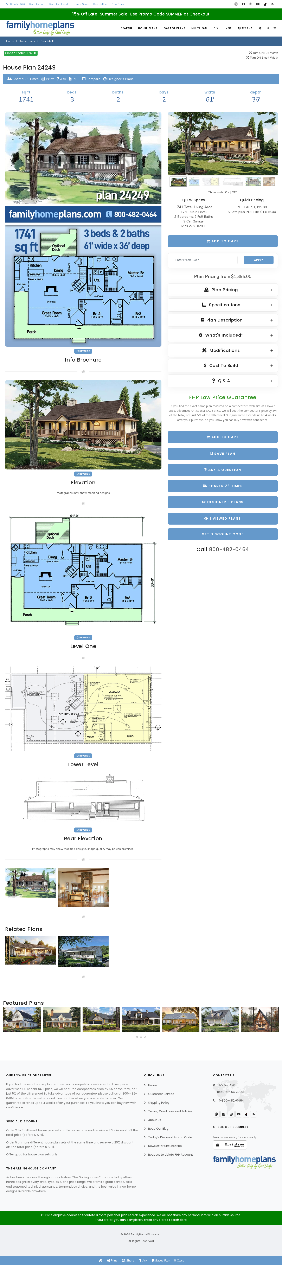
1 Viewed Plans (225, 518)
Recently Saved (80, 4)
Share (130, 1261)
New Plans (118, 4)
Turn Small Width (263, 58)
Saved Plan (162, 1261)
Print (49, 79)
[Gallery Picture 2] (83, 887)
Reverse (84, 351)
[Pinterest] (236, 4)
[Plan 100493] (22, 1019)
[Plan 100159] (260, 1019)
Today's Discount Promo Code (170, 1137)
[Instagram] (250, 4)
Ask (62, 79)
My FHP (247, 28)
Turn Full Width (265, 53)
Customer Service (161, 1094)
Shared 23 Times (25, 79)
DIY (216, 28)
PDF (75, 79)
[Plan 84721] (61, 1019)
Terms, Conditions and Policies (170, 1111)
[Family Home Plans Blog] (272, 4)
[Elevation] (223, 143)
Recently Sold (37, 4)
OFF (234, 192)
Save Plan (224, 453)
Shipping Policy (158, 1103)
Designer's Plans (120, 79)
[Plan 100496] (220, 1019)
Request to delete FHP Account (170, 1155)
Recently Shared (58, 4)
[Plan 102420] (101, 1019)
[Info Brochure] (83, 229)
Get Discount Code (223, 534)
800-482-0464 (16, 4)
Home (10, 41)
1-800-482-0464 (231, 1100)
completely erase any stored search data (157, 1220)
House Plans (147, 28)
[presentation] (7, 1021)
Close (180, 1261)
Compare (93, 79)
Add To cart (224, 437)
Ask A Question (224, 469)
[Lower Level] (83, 709)
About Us (154, 1120)
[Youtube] (257, 4)
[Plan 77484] (180, 1019)
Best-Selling (100, 4)
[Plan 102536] (141, 1019)
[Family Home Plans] (40, 28)
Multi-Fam (199, 28)
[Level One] (83, 572)
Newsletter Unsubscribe (165, 1146)
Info (227, 28)
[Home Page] (100, 1261)
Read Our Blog (158, 1129)
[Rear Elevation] (83, 799)
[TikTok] (265, 4)
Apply (258, 260)
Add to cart (224, 241)
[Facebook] (243, 4)
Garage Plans (174, 28)
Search (126, 28)
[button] (137, 1037)
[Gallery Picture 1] (30, 883)
